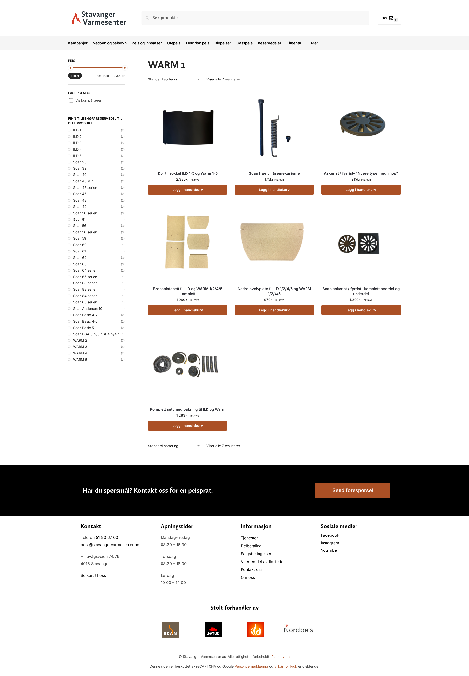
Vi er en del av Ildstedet (263, 561)
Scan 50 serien (85, 213)
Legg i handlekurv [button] (187, 190)
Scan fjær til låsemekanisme (274, 173)
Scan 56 (79, 225)
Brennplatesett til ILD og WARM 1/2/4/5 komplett (187, 291)
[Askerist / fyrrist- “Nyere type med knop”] (361, 127)
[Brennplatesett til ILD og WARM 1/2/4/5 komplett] (187, 243)
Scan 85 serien (85, 302)
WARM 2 (80, 340)
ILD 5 (77, 156)
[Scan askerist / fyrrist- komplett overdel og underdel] (361, 243)
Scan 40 (80, 175)
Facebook (330, 535)
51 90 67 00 (107, 537)
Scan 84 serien (85, 296)
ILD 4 (77, 149)
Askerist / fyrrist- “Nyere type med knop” (361, 173)
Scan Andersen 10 (87, 308)
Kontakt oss (251, 569)
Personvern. (281, 656)
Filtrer (75, 76)
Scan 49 (80, 206)
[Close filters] (126, 61)
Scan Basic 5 (83, 328)
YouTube (329, 550)
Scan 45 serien (85, 187)
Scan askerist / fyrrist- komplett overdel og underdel (361, 291)
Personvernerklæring (251, 666)
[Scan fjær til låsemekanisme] (274, 127)
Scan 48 (80, 200)
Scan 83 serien (85, 289)
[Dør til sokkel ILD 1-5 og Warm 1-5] (187, 127)
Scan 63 (80, 264)
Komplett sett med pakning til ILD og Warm (188, 409)
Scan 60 (80, 245)
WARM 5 (80, 359)
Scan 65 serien (85, 277)
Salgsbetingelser (256, 553)
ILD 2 (77, 136)
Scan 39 (80, 168)
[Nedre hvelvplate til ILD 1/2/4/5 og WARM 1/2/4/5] (274, 243)
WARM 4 (80, 353)
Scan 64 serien (85, 270)
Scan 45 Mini (83, 181)
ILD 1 (77, 130)
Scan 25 (79, 162)
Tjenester (249, 537)
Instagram (330, 542)
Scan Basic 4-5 (85, 321)
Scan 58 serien (85, 232)
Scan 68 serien (85, 283)
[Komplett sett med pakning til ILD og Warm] (187, 363)
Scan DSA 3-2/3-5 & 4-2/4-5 (96, 334)
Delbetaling (251, 545)
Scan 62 (80, 257)
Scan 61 (79, 251)
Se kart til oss (93, 575)
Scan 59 (79, 238)
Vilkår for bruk (285, 666)
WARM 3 (80, 347)
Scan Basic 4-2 (85, 315)
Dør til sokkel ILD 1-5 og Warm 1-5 (188, 173)
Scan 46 (80, 194)
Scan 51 (79, 219)
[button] (389, 18)
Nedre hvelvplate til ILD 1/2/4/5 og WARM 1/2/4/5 (274, 291)
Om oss (248, 577)
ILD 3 (77, 143)
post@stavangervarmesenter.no (110, 544)
